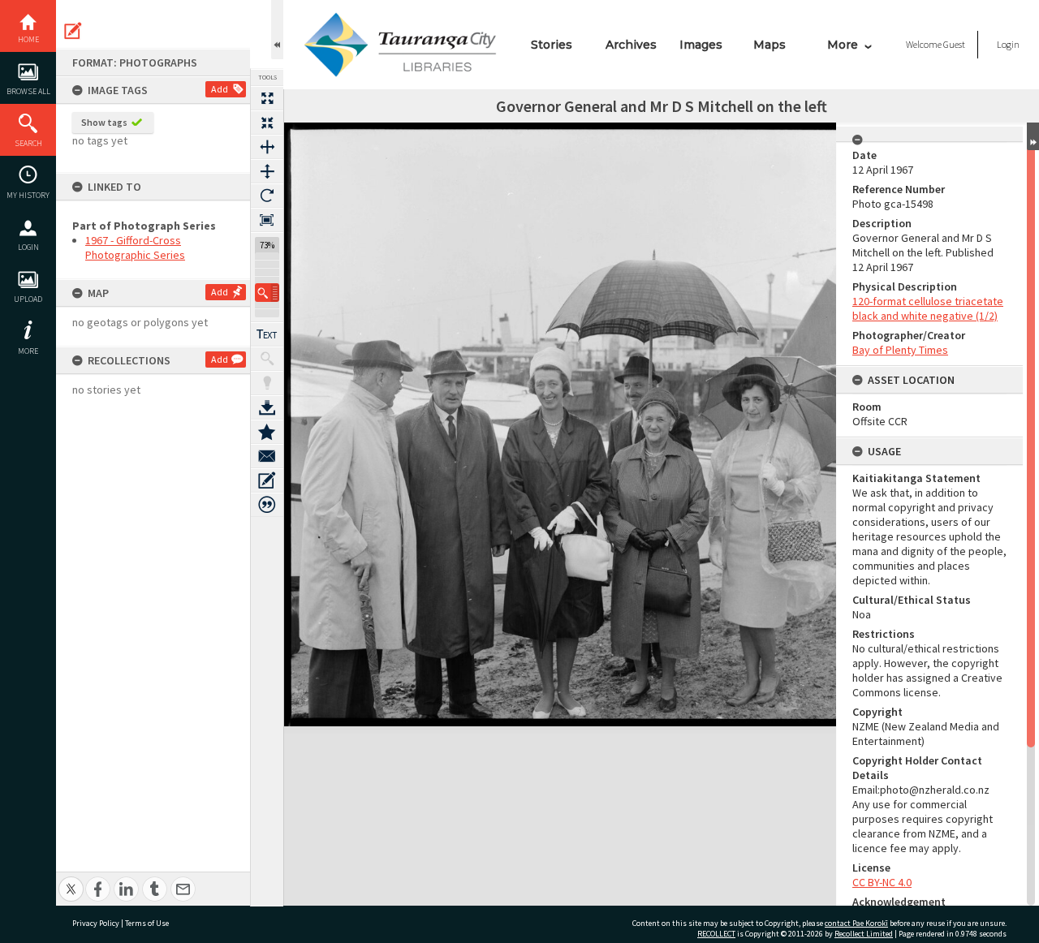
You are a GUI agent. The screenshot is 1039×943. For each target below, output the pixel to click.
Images (700, 44)
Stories (551, 44)
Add (219, 89)
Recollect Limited (863, 933)
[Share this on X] (71, 880)
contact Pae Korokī (856, 923)
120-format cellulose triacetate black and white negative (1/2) (927, 308)
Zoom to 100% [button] (267, 220)
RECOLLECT (716, 933)
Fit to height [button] (267, 171)
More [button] (28, 351)
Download (267, 407)
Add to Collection (267, 432)
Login (28, 247)
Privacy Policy (95, 923)
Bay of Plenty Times (900, 349)
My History (28, 195)
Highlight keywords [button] (267, 383)
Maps (769, 44)
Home (28, 39)
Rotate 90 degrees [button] (267, 195)
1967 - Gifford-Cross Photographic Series (135, 247)
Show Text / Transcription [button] (267, 334)
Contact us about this (267, 456)
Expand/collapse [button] (1033, 136)
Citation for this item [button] (267, 505)
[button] (267, 292)
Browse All (28, 91)
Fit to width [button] (267, 147)
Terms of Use (147, 923)
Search (28, 143)
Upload (28, 299)
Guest (954, 44)
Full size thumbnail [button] (267, 98)
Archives (631, 44)
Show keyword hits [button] (267, 359)
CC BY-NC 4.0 (882, 882)
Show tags (104, 122)
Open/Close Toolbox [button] (277, 29)
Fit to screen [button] (267, 122)
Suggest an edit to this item (73, 31)
